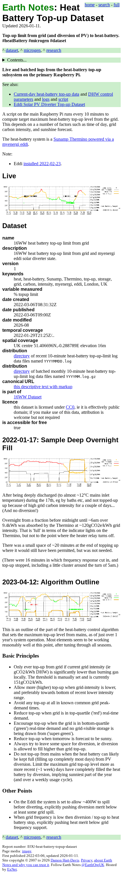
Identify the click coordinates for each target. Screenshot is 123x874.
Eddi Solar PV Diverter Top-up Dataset (49, 104)
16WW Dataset (27, 396)
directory (22, 355)
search (104, 4)
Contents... (17, 60)
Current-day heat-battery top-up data (46, 94)
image (26, 851)
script (63, 99)
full (117, 4)
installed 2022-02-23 (42, 163)
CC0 (70, 407)
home (90, 4)
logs (45, 99)
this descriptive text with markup (43, 386)
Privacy (86, 860)
